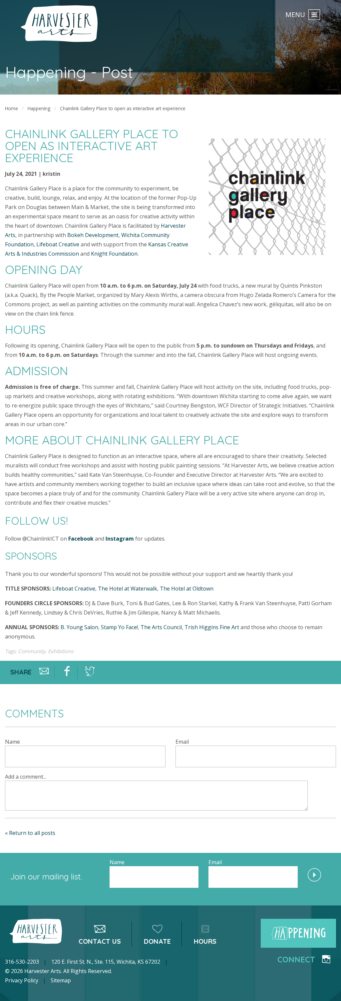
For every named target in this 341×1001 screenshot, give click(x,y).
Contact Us (100, 941)
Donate (157, 941)
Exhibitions (60, 651)
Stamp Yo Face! (119, 627)
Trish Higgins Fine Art (211, 627)
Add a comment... (25, 776)
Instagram (120, 538)
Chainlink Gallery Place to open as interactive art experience (122, 108)
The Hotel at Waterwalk (127, 588)
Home (11, 108)
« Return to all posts (30, 833)
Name (12, 741)
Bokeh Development (93, 235)
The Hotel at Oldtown (186, 588)
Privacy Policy (21, 980)
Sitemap (61, 980)
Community (31, 651)
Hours (205, 941)
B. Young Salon (79, 627)
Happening (39, 108)
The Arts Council (161, 627)
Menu (295, 14)
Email (182, 741)
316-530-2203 (22, 961)
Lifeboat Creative (57, 244)
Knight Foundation (114, 253)
